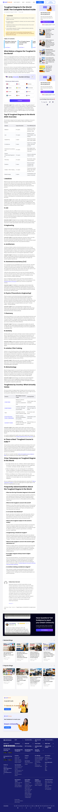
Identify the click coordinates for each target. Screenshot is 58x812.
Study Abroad (6, 607)
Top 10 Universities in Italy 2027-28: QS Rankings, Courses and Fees (8, 654)
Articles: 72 (11, 603)
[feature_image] (9, 646)
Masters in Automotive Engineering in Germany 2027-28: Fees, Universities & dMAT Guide (22, 679)
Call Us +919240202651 (50, 2)
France (6, 418)
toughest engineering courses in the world (24, 436)
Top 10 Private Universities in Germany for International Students (48, 68)
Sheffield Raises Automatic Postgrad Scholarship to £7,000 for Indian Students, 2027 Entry (50, 52)
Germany (10, 416)
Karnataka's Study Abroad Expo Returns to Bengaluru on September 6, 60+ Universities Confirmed (49, 33)
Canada (11, 422)
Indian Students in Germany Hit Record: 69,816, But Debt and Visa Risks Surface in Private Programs (50, 43)
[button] (54, 641)
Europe (6, 416)
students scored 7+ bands (49, 25)
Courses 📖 (14, 607)
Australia (7, 422)
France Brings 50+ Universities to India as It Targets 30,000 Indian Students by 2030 (50, 60)
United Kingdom (8, 408)
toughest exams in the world (10, 281)
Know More (7, 709)
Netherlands (10, 418)
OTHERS (49, 807)
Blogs (10, 607)
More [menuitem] (34, 2)
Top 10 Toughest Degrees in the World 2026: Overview (24, 43)
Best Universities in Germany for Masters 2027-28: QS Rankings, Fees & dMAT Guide (8, 678)
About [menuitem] (23, 2)
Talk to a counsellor (40, 2)
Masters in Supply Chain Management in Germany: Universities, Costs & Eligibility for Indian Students (35, 680)
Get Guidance (44, 630)
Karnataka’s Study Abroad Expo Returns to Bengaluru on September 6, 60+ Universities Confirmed (22, 655)
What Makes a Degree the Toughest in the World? (10, 42)
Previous (33, 39)
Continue (20, 100)
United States (7, 402)
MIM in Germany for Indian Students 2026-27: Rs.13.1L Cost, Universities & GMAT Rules (49, 680)
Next (35, 39)
